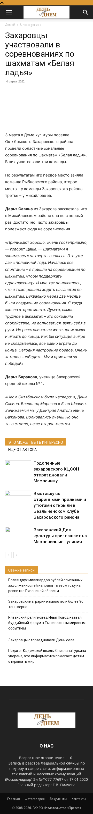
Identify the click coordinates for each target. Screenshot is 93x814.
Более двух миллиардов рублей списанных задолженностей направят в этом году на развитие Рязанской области (45, 585)
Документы (58, 798)
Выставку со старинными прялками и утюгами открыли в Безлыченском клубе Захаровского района (60, 505)
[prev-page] (8, 555)
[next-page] (16, 555)
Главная (13, 798)
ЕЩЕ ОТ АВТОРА (22, 450)
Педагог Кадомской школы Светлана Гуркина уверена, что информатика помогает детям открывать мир (47, 656)
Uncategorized (30, 24)
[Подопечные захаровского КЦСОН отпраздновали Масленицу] (18, 469)
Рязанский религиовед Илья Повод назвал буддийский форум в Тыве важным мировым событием (47, 622)
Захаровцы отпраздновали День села (41, 640)
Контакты (79, 798)
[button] (9, 12)
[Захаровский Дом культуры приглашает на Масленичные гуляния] (18, 536)
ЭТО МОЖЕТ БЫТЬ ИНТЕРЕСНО (35, 442)
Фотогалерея (35, 798)
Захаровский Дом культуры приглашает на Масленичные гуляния (60, 535)
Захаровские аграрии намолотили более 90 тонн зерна (45, 604)
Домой (10, 24)
